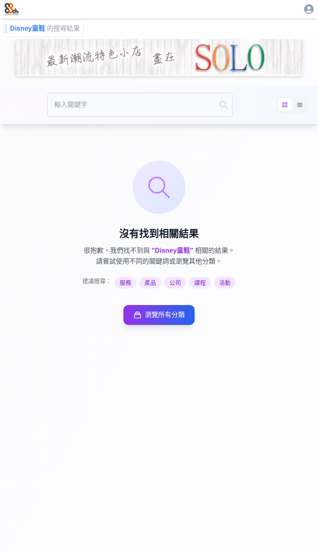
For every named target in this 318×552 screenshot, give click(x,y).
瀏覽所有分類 (165, 314)
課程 (200, 282)
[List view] (299, 104)
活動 (225, 282)
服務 (125, 282)
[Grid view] (285, 104)
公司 (175, 282)
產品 (150, 282)
